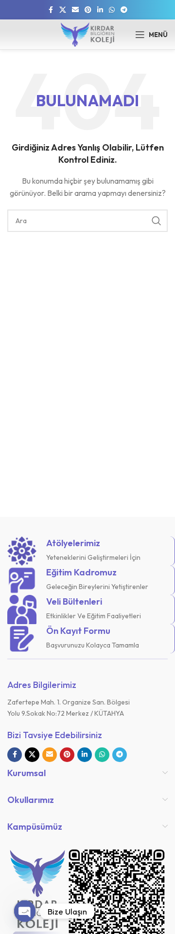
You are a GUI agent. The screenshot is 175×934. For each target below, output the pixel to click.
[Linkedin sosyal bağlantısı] (100, 10)
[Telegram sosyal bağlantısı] (124, 10)
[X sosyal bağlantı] (62, 10)
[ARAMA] (156, 221)
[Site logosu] (87, 33)
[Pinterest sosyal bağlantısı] (88, 10)
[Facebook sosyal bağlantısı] (50, 10)
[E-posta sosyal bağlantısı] (75, 10)
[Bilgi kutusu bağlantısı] (87, 551)
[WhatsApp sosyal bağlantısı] (112, 10)
